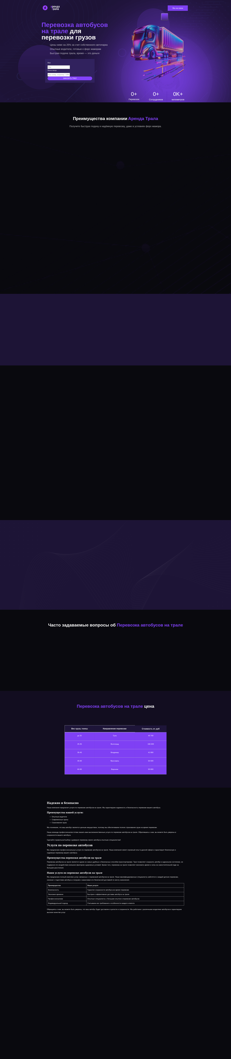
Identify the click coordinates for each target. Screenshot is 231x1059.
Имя (49, 63)
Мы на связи (178, 8)
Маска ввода (52, 70)
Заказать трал (70, 78)
